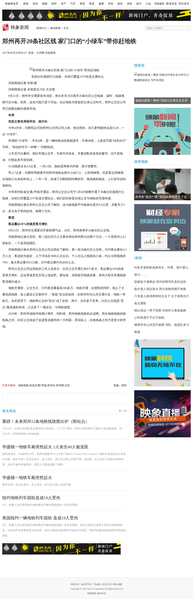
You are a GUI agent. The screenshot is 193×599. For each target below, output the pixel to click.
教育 (91, 3)
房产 (63, 3)
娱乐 (139, 3)
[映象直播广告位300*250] (162, 413)
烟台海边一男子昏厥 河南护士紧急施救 (160, 310)
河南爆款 (159, 3)
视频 (44, 3)
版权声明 (85, 584)
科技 (110, 3)
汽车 (73, 3)
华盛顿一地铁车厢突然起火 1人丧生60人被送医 (45, 446)
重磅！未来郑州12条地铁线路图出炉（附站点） (45, 421)
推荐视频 (141, 162)
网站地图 (117, 584)
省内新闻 (55, 28)
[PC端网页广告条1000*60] (96, 15)
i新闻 (138, 258)
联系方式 (107, 584)
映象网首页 (11, 3)
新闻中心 (41, 28)
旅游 (120, 3)
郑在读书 (183, 3)
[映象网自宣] (162, 131)
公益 (148, 3)
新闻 (25, 3)
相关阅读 (9, 411)
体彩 (129, 3)
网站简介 (75, 584)
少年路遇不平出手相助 (149, 317)
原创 (35, 3)
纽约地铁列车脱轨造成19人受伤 (31, 497)
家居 (82, 3)
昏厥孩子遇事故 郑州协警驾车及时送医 (160, 281)
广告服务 (96, 584)
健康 (101, 3)
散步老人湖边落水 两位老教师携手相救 (160, 289)
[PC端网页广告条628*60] (61, 549)
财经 (54, 3)
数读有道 (171, 3)
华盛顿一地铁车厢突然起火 (27, 477)
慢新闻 (139, 65)
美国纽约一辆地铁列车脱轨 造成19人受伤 (40, 518)
